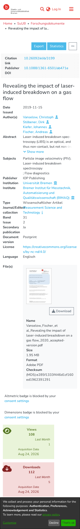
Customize (9, 523)
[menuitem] (48, 9)
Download (63, 311)
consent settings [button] (17, 401)
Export (39, 46)
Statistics (57, 46)
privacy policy (50, 515)
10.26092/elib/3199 (39, 58)
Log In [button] (56, 9)
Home (7, 23)
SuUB (21, 23)
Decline (53, 523)
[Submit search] (42, 9)
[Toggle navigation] (71, 9)
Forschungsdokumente (48, 23)
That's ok (68, 523)
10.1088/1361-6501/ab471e (46, 68)
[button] (33, 151)
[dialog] (40, 513)
